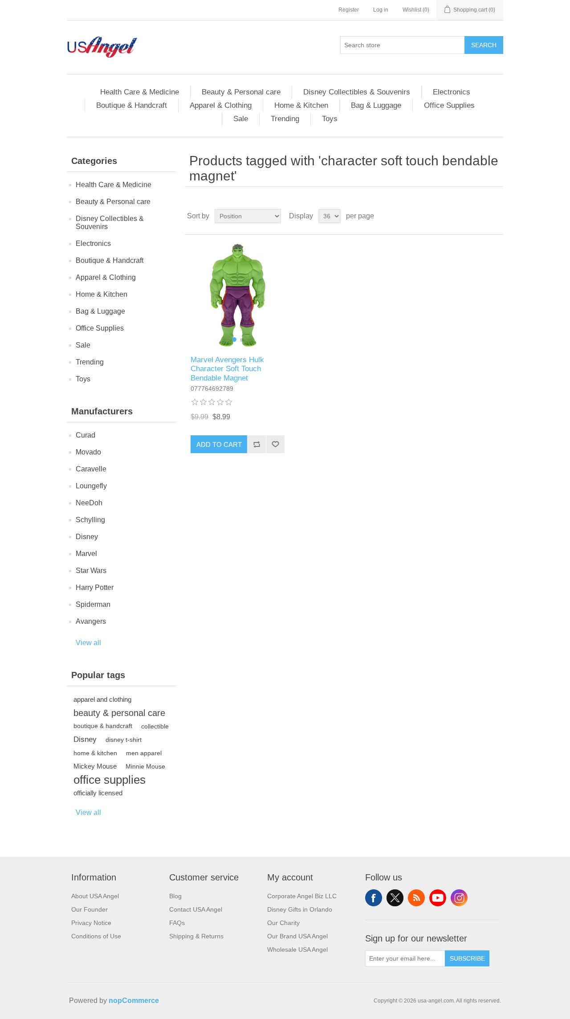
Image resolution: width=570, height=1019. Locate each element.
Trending (285, 119)
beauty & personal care (119, 713)
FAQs (177, 922)
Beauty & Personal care (241, 92)
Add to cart (219, 444)
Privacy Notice (91, 922)
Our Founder (89, 909)
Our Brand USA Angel (297, 936)
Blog (175, 896)
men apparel (144, 753)
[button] (234, 339)
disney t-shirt (124, 739)
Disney (87, 536)
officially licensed (97, 793)
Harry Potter (95, 587)
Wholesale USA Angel (297, 949)
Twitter (395, 897)
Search (484, 45)
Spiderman (93, 604)
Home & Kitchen (301, 105)
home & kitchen (95, 753)
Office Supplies (449, 105)
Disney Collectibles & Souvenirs (356, 92)
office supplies (109, 779)
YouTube (437, 897)
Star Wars (91, 570)
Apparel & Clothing (221, 105)
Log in (380, 10)
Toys (330, 119)
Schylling (90, 520)
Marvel (86, 553)
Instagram (459, 897)
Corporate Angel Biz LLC (302, 896)
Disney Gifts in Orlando (299, 909)
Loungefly (91, 486)
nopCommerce (134, 1000)
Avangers (91, 621)
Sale (240, 119)
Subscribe (467, 958)
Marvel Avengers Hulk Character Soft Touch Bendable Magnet (227, 369)
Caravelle (91, 469)
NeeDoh (89, 503)
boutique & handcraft (102, 726)
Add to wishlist (275, 444)
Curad (85, 435)
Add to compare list (256, 444)
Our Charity (283, 922)
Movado (88, 452)
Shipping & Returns (196, 936)
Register (348, 10)
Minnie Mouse (145, 766)
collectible (155, 726)
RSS (416, 897)
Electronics (451, 92)
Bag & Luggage (376, 105)
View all (88, 643)
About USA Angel (95, 896)
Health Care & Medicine (139, 92)
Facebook (373, 897)
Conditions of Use (96, 936)
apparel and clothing (102, 699)
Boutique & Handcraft (131, 105)
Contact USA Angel (195, 909)
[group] (237, 295)
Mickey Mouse (95, 766)
